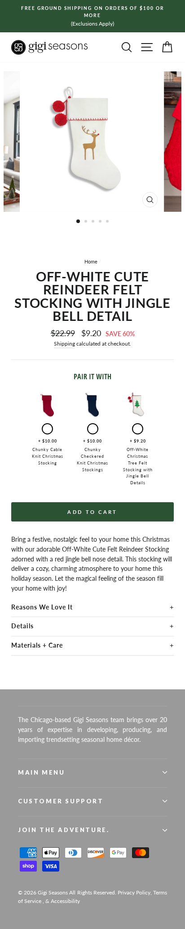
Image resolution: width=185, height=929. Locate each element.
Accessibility (65, 901)
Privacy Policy (134, 892)
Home (90, 261)
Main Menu (41, 772)
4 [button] (101, 222)
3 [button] (94, 222)
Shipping (64, 343)
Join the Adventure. (63, 829)
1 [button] (78, 221)
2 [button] (86, 222)
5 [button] (108, 222)
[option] (92, 16)
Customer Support (61, 801)
